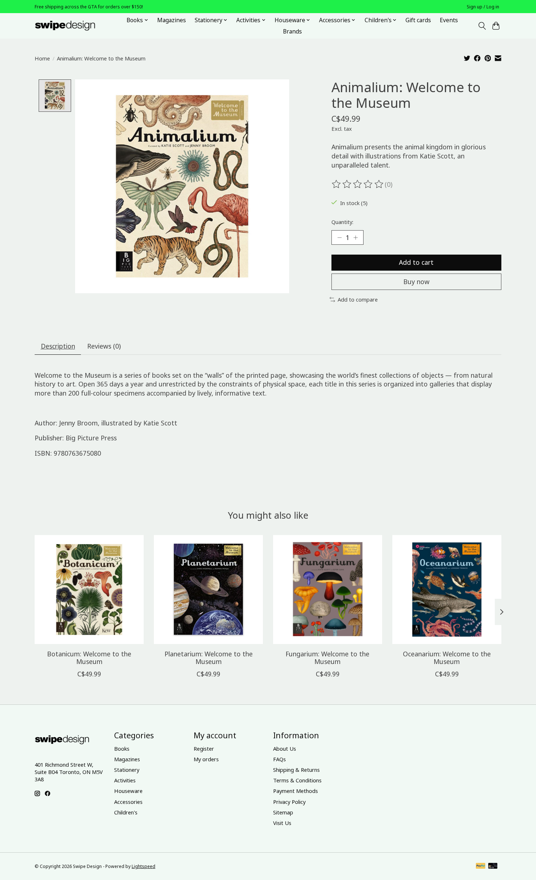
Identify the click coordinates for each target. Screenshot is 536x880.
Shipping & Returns (296, 769)
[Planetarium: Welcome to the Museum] (208, 589)
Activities (125, 780)
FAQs (279, 759)
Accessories (128, 801)
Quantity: (342, 221)
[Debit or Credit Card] (493, 866)
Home (42, 58)
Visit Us (282, 822)
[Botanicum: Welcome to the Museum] (89, 589)
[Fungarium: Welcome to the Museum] (327, 589)
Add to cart (416, 262)
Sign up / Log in (483, 7)
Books (121, 748)
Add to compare (358, 299)
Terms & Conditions (297, 780)
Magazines (171, 20)
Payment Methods (295, 790)
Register (204, 748)
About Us (284, 748)
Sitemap (283, 812)
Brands (292, 31)
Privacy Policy (289, 801)
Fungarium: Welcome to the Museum (327, 657)
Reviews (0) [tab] (104, 346)
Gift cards (418, 20)
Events (449, 20)
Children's (125, 812)
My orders (206, 759)
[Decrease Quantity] (339, 237)
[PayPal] (480, 866)
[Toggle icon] (482, 25)
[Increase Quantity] (355, 237)
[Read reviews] (358, 184)
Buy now (416, 281)
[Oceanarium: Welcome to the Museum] (446, 589)
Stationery (126, 769)
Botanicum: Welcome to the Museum (89, 657)
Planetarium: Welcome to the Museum (208, 657)
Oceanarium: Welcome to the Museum (447, 657)
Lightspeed (143, 866)
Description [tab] (58, 346)
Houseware (128, 790)
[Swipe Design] (73, 26)
